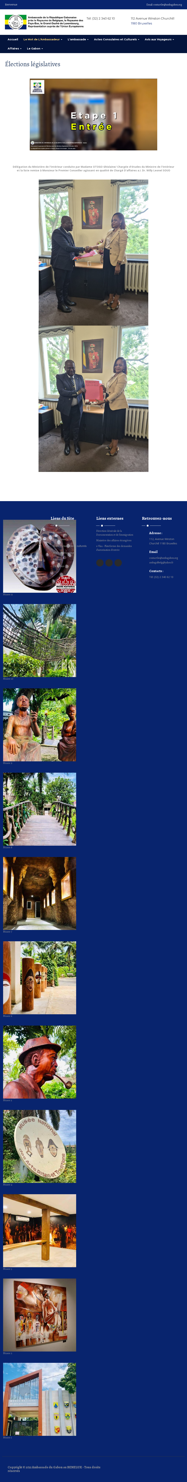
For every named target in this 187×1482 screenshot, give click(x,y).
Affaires (14, 48)
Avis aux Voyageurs (158, 39)
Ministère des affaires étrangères (113, 540)
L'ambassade (77, 39)
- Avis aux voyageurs (63, 552)
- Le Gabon (57, 566)
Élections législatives (32, 63)
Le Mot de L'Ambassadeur (42, 39)
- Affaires (56, 559)
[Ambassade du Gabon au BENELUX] (44, 22)
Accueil (13, 39)
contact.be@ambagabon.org (163, 558)
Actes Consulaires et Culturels (116, 39)
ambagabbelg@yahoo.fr (161, 562)
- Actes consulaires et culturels (69, 546)
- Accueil (56, 532)
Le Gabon (34, 48)
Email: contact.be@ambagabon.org (164, 4)
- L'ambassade (59, 539)
